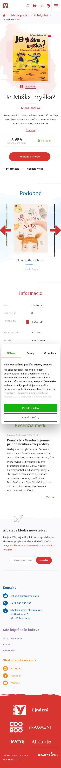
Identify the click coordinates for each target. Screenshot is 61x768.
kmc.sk (6, 644)
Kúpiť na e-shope (30, 156)
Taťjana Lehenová (31, 107)
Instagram (16, 668)
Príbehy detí (41, 15)
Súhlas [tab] (11, 353)
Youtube (15, 682)
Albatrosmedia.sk (12, 638)
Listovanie (30, 86)
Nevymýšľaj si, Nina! (30, 260)
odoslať (44, 560)
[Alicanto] (41, 741)
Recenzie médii (34, 168)
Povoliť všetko (30, 408)
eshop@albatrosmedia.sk (24, 595)
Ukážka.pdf (37, 322)
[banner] (6, 5)
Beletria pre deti (20, 15)
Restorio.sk (9, 650)
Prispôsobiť (28, 417)
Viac (48, 497)
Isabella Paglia (30, 269)
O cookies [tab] (50, 353)
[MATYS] (17, 741)
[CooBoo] (16, 727)
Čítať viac (30, 130)
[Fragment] (40, 727)
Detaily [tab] (30, 353)
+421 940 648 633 (20, 603)
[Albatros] (19, 710)
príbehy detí (37, 305)
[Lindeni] (40, 710)
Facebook (15, 675)
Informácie (12, 168)
